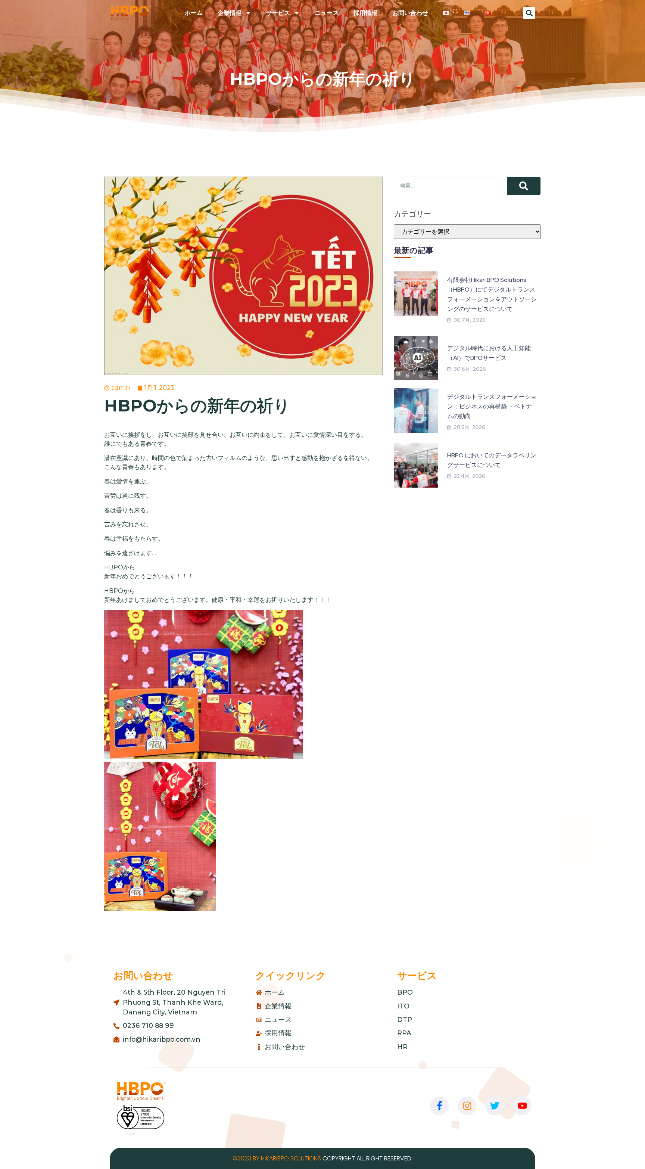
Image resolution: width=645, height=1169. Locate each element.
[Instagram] (467, 1106)
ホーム (194, 12)
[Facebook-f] (439, 1106)
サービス (278, 12)
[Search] (523, 186)
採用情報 (365, 12)
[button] (529, 13)
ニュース (327, 12)
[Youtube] (522, 1106)
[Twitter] (494, 1106)
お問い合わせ (410, 12)
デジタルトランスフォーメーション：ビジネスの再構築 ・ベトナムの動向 (492, 406)
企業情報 (230, 12)
